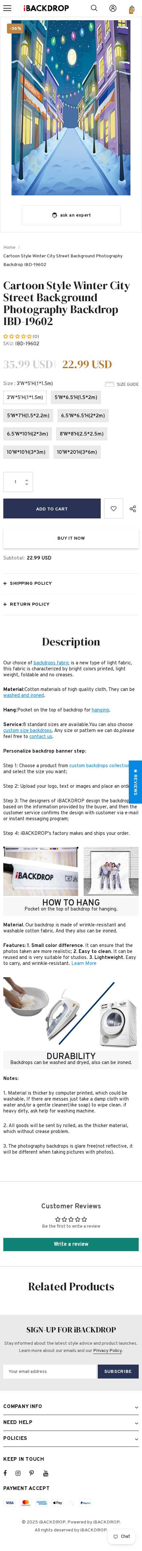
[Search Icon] (94, 8)
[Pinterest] (35, 1473)
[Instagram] (21, 1473)
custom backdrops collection (99, 766)
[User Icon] (113, 8)
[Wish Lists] (113, 508)
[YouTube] (49, 1473)
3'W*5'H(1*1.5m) (25, 398)
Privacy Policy (107, 1351)
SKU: (8, 344)
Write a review (71, 1244)
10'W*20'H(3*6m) (77, 452)
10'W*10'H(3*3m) (26, 452)
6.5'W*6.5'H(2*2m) (83, 416)
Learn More (83, 964)
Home (9, 247)
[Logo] (46, 8)
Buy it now (71, 538)
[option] (71, 107)
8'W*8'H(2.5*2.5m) (82, 434)
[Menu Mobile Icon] (7, 8)
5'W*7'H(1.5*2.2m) (28, 416)
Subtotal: (14, 558)
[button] (18, 337)
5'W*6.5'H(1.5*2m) (75, 398)
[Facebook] (9, 1473)
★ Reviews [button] (135, 782)
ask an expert (75, 215)
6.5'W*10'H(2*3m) (27, 434)
